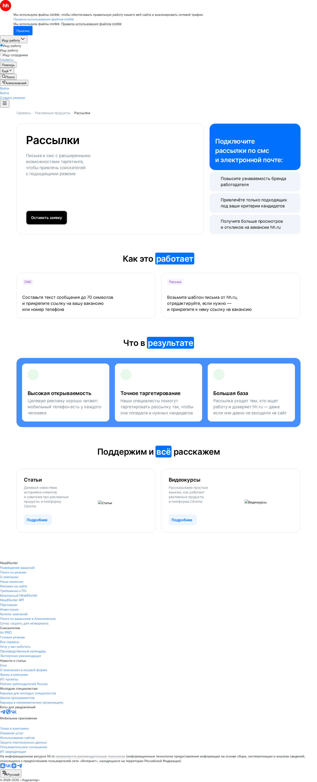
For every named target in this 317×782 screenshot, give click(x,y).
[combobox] (10, 773)
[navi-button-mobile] (4, 104)
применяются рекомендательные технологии (90, 756)
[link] (8, 77)
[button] (4, 88)
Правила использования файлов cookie (91, 23)
